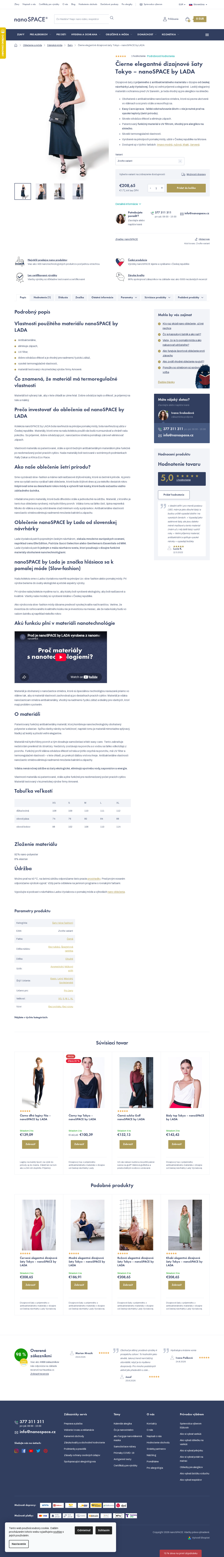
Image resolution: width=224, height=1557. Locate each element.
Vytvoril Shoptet (201, 1538)
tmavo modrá (164, 144)
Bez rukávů (54, 947)
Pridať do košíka (186, 188)
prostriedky (94, 878)
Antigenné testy (122, 1459)
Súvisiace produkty (155, 297)
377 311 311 (163, 212)
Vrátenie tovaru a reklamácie (79, 1430)
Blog (73, 4)
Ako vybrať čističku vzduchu (194, 1473)
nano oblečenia (116, 891)
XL (71, 998)
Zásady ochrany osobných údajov (82, 1455)
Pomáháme (153, 1461)
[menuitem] (20, 34)
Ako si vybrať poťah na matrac (191, 1459)
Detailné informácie (126, 204)
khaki (185, 144)
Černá (70, 939)
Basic (53, 978)
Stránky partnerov (156, 1449)
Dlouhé (69, 959)
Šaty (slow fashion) (62, 923)
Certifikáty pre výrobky (49, 4)
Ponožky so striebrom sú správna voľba (182, 370)
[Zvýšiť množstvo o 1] (162, 188)
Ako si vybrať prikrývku (191, 1450)
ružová (177, 144)
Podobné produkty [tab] (188, 297)
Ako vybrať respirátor (191, 1480)
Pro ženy (68, 990)
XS (60, 998)
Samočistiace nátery (125, 1446)
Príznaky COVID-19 (124, 1453)
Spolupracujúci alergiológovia (80, 1461)
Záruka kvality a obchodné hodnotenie (84, 1442)
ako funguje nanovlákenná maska (128, 1438)
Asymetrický (57, 966)
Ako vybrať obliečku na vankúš (191, 1442)
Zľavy (16, 4)
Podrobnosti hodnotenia (161, 56)
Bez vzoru (67, 1006)
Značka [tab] (79, 297)
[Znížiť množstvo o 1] (150, 188)
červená (194, 144)
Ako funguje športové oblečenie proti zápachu (184, 353)
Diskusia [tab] (63, 297)
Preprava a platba (73, 1423)
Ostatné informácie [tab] (102, 297)
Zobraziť (30, 1144)
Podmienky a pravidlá (75, 1449)
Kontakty (152, 1423)
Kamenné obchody (74, 1436)
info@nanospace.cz (197, 213)
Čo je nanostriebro (123, 1430)
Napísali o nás (29, 4)
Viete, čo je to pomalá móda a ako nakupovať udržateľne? (182, 342)
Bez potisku (54, 1006)
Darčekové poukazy (109, 4)
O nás (65, 4)
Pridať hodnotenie (173, 495)
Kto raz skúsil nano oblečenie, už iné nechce (183, 326)
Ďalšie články (166, 382)
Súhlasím (104, 1530)
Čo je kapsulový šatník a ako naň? (182, 334)
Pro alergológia (155, 1468)
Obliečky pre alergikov (191, 1467)
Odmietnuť (83, 1530)
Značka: (126, 239)
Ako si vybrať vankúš (190, 1434)
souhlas (57, 1531)
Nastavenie (19, 1544)
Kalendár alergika (123, 1423)
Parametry (127, 297)
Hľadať (112, 17)
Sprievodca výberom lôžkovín (190, 1425)
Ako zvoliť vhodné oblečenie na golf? (183, 361)
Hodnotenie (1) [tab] (42, 297)
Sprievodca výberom (153, 4)
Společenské (66, 982)
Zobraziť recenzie (39, 1374)
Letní (60, 978)
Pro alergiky (127, 4)
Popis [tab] (23, 297)
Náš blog (151, 1455)
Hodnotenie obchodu (88, 4)
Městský (68, 978)
